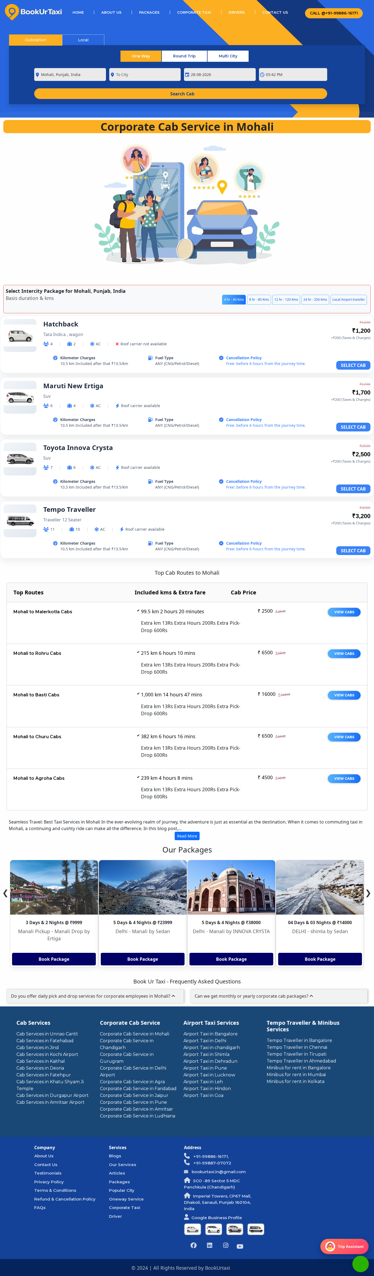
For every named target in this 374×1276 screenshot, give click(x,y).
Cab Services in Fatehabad (45, 1040)
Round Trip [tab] (184, 56)
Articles (117, 1173)
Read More (187, 836)
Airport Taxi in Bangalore (210, 1033)
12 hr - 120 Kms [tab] (286, 299)
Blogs (115, 1155)
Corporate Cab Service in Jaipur (134, 1095)
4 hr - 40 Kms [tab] (234, 299)
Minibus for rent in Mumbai (296, 1074)
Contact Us (275, 12)
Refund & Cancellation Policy (65, 1199)
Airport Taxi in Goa (203, 1095)
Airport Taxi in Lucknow (209, 1075)
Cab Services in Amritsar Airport (50, 1102)
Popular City (121, 1190)
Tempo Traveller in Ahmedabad (301, 1061)
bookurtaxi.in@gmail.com (218, 1171)
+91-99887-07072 (211, 1163)
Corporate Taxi (194, 12)
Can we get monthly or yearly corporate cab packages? (252, 996)
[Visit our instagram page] (225, 1246)
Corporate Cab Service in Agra (132, 1081)
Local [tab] (83, 39)
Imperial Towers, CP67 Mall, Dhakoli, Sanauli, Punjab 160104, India (217, 1202)
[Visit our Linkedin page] (209, 1246)
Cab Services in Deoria (40, 1068)
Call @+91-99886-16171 (334, 13)
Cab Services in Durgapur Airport (52, 1095)
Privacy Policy (49, 1181)
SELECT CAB (353, 365)
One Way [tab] (141, 56)
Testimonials (47, 1173)
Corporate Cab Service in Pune (133, 1102)
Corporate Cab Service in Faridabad (138, 1088)
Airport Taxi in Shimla (206, 1054)
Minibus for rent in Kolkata (295, 1081)
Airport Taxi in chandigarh (211, 1047)
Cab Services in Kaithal (40, 1061)
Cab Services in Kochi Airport (47, 1054)
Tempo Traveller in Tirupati (296, 1054)
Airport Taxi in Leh (203, 1081)
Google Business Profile (216, 1217)
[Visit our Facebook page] (193, 1246)
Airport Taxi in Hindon (207, 1088)
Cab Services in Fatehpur (43, 1075)
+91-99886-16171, (210, 1156)
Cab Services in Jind (37, 1047)
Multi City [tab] (228, 56)
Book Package (54, 959)
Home (83, 12)
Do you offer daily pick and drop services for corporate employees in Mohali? (91, 996)
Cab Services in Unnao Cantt (47, 1033)
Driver (115, 1216)
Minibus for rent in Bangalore (299, 1067)
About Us (111, 12)
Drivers (237, 12)
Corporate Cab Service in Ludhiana (137, 1116)
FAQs (39, 1207)
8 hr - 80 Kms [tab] (259, 299)
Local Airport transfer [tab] (348, 299)
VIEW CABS (344, 612)
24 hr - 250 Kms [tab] (315, 299)
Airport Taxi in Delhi (204, 1040)
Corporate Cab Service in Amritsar (136, 1109)
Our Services (122, 1164)
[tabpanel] (187, 439)
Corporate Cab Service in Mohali (134, 1033)
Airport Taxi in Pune (205, 1068)
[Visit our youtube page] (240, 1247)
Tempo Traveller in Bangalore (299, 1040)
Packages (149, 12)
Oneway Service (126, 1199)
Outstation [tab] (35, 39)
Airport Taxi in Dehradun (210, 1061)
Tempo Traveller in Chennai (297, 1047)
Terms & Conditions (55, 1190)
